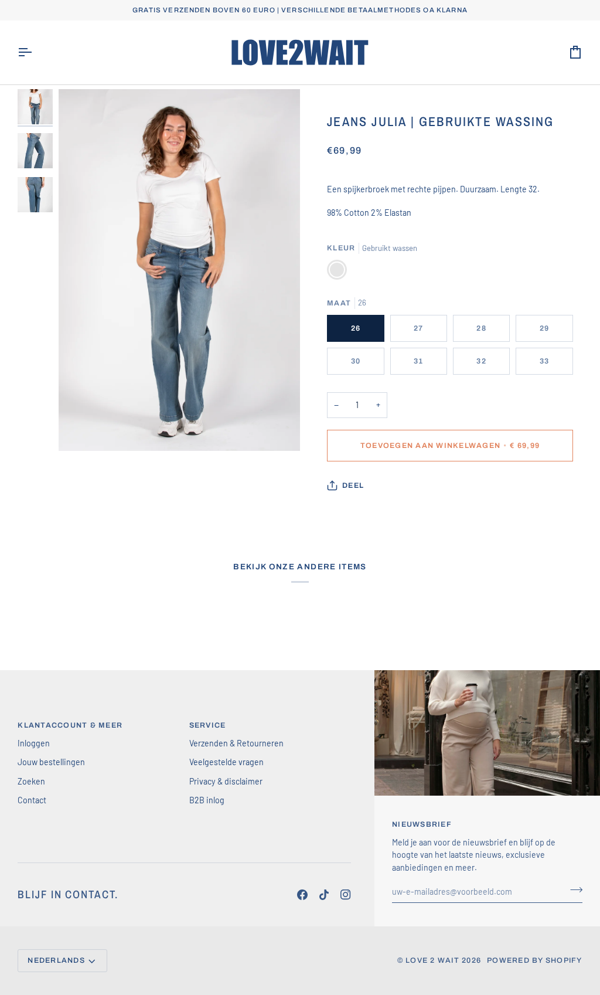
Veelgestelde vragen (226, 762)
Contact (32, 800)
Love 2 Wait (432, 960)
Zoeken (31, 781)
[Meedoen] (572, 890)
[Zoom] (179, 270)
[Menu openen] (35, 52)
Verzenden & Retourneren (236, 743)
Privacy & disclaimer (225, 781)
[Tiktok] (324, 894)
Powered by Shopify (534, 960)
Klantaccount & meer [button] (70, 725)
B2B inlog (206, 800)
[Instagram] (345, 894)
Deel (353, 485)
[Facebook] (302, 894)
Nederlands (56, 960)
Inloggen (34, 743)
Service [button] (207, 725)
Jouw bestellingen (51, 762)
